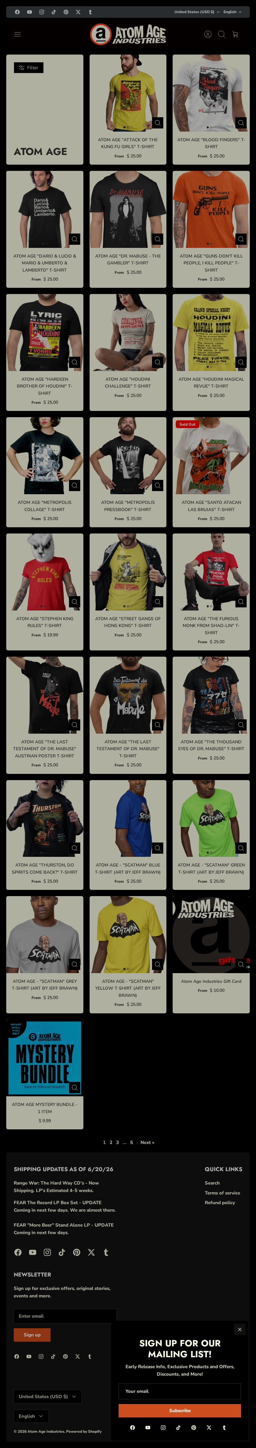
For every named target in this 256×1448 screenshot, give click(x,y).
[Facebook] (132, 1427)
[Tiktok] (178, 1427)
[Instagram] (163, 1427)
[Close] (239, 1329)
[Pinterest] (194, 1427)
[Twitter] (209, 1427)
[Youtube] (148, 1427)
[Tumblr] (224, 1427)
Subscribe (180, 1410)
